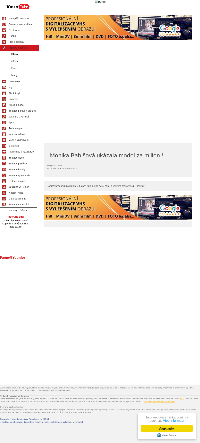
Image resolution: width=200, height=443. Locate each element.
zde (182, 399)
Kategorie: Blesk (54, 166)
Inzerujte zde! (16, 216)
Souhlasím (167, 428)
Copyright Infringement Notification (159, 401)
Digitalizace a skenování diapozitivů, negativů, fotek (24, 422)
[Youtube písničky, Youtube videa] (18, 9)
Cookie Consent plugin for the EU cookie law (167, 435)
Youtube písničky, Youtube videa (27, 419)
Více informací (173, 420)
